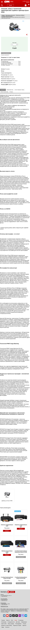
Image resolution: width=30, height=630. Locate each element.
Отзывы (24, 623)
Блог (12, 620)
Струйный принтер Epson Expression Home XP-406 (21, 551)
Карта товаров (11, 623)
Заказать (7, 530)
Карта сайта (3, 623)
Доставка (18, 621)
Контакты (7, 627)
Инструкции (3, 621)
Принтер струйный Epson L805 (7, 525)
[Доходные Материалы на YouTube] (7, 615)
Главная (3, 620)
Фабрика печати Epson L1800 (7, 551)
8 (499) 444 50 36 (26, 1)
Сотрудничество (11, 621)
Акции (10, 5)
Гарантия (24, 625)
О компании (20, 620)
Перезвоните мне (4, 606)
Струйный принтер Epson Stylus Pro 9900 (7, 577)
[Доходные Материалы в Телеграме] (26, 615)
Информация (24, 621)
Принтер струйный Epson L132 (21, 525)
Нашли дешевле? (5, 54)
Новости (8, 620)
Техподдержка (18, 623)
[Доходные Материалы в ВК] (4, 615)
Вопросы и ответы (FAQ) (6, 625)
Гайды (2, 627)
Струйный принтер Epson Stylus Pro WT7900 (21, 577)
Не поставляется (6, 53)
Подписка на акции (17, 625)
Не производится (20, 557)
